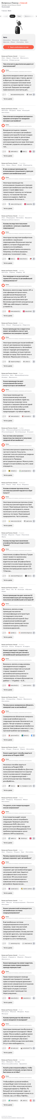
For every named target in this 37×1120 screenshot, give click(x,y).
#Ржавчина (16, 749)
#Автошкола (5, 1011)
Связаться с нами (20, 1117)
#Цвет (22, 852)
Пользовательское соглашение (9, 1117)
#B (15, 589)
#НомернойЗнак (10, 699)
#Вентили (9, 902)
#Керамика (9, 852)
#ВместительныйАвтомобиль (10, 1064)
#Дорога (8, 58)
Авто (12, 16)
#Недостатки (26, 325)
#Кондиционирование (19, 902)
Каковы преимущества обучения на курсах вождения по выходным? (16, 1019)
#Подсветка (25, 484)
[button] (18, 47)
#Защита (22, 749)
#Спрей (20, 165)
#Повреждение (10, 217)
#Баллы (4, 537)
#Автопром (5, 272)
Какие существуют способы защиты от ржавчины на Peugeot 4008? (17, 754)
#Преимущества (27, 165)
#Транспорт (15, 58)
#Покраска (17, 852)
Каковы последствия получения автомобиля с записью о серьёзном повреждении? (16, 226)
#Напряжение (18, 799)
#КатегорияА (26, 110)
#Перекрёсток (12, 957)
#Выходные (5, 1013)
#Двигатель (6, 42)
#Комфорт (5, 377)
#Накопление (25, 535)
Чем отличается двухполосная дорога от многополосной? (18, 65)
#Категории (21, 589)
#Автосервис (23, 40)
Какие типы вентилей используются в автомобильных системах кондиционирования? (17, 910)
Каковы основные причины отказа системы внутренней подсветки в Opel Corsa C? (17, 491)
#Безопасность (24, 58)
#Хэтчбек (17, 1062)
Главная (4, 11)
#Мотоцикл (5, 110)
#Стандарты (26, 646)
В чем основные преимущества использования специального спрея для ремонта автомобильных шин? (18, 171)
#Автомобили (7, 40)
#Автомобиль (20, 42)
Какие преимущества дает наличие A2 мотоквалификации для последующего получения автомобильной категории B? (18, 597)
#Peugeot (8, 749)
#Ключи (11, 646)
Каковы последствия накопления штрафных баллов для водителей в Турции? (16, 543)
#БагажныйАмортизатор (21, 375)
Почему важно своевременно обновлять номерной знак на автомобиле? (18, 706)
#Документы (28, 217)
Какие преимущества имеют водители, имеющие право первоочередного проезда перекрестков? (18, 965)
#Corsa (19, 484)
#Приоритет (28, 957)
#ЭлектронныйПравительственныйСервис (18, 430)
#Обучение (28, 589)
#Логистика (5, 60)
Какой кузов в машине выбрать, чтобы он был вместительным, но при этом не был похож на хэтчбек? (17, 1070)
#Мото (8, 589)
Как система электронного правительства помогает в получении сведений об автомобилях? (17, 438)
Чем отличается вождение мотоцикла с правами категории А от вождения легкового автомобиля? (18, 118)
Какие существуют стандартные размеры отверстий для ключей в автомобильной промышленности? (16, 652)
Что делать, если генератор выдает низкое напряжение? (16, 807)
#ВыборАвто (10, 1062)
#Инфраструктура (14, 60)
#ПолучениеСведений (8, 432)
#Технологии (15, 40)
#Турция (18, 535)
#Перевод (19, 272)
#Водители (11, 535)
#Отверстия (18, 646)
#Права (19, 110)
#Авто (26, 42)
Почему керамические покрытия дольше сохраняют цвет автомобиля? (17, 857)
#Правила (19, 699)
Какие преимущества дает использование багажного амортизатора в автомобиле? (14, 383)
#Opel (14, 484)
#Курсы (27, 1011)
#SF (24, 272)
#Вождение (12, 110)
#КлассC (8, 325)
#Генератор (9, 799)
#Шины (8, 165)
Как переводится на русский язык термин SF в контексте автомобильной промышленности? (17, 278)
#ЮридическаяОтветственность (11, 220)
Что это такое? (6, 6)
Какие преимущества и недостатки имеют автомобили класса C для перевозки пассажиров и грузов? (16, 331)
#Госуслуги (30, 432)
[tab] (12, 16)
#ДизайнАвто (23, 1064)
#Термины (12, 272)
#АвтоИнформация (20, 432)
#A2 (12, 589)
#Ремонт (13, 42)
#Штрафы (4, 535)
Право (19, 16)
